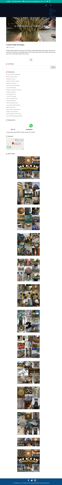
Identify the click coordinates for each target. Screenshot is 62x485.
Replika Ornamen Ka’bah (11, 76)
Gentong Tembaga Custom (12, 102)
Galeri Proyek (52, 11)
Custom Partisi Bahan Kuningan (13, 105)
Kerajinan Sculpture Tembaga (12, 81)
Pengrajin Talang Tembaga (12, 111)
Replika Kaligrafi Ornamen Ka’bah (13, 113)
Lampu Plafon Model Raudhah (12, 85)
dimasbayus (11, 47)
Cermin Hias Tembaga (11, 96)
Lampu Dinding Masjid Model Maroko (14, 116)
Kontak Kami (52, 16)
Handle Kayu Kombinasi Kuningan (13, 89)
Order (50, 14)
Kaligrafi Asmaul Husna (11, 83)
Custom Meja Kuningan (15, 45)
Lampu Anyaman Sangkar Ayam (13, 109)
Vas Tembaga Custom (11, 94)
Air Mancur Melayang (11, 92)
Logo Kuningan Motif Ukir (11, 98)
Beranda (51, 9)
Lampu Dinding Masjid (11, 87)
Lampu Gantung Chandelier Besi (13, 74)
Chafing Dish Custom (11, 79)
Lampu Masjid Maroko (11, 100)
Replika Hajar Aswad (10, 107)
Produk (51, 12)
